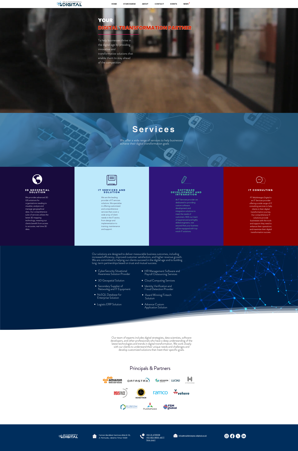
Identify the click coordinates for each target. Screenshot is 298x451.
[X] (238, 436)
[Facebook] (232, 436)
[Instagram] (226, 436)
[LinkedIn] (243, 436)
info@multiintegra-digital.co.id (193, 435)
